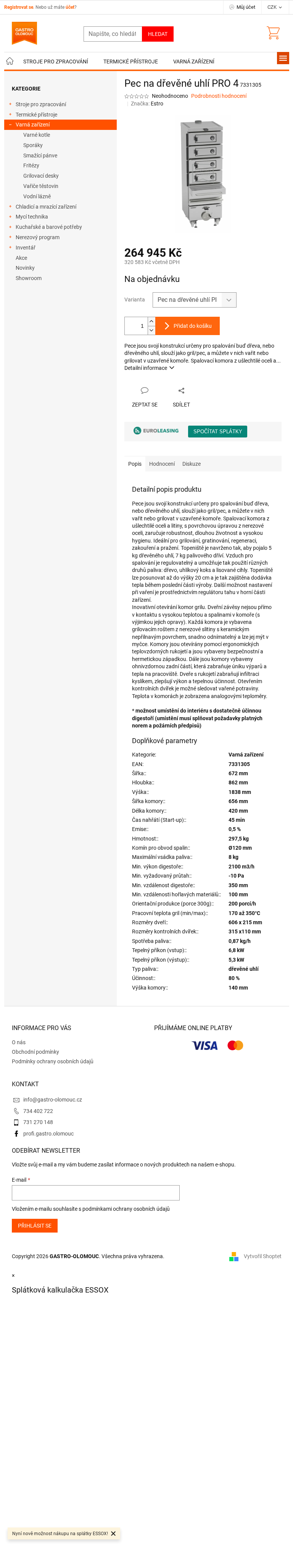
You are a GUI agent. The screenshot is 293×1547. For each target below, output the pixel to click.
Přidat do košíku (193, 326)
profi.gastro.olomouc (48, 1134)
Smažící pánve (40, 155)
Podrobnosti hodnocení (218, 96)
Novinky (25, 268)
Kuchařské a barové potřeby (49, 227)
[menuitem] (10, 61)
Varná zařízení (33, 124)
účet (70, 7)
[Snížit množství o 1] (151, 330)
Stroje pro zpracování (41, 104)
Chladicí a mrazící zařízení (46, 207)
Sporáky (33, 145)
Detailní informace (145, 368)
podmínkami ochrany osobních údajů (126, 1209)
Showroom (29, 278)
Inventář (25, 248)
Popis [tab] (135, 464)
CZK (272, 7)
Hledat (157, 34)
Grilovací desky (41, 176)
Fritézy (31, 165)
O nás (19, 1042)
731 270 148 (38, 1122)
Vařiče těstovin (40, 186)
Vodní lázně (37, 196)
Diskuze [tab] (191, 464)
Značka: (147, 103)
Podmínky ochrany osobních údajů (52, 1061)
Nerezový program (38, 237)
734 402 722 (38, 1111)
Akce (21, 258)
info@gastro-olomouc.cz (52, 1100)
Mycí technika (32, 217)
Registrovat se (18, 7)
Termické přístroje (36, 115)
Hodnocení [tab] (162, 464)
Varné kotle (36, 135)
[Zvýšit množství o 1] (151, 321)
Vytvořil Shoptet (263, 1256)
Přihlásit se (35, 1226)
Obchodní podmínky (35, 1052)
